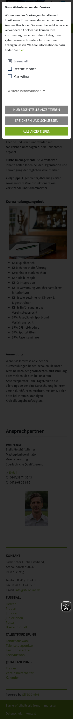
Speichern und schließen (36, 120)
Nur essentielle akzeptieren (36, 110)
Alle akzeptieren (36, 131)
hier (21, 50)
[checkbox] (22, 61)
